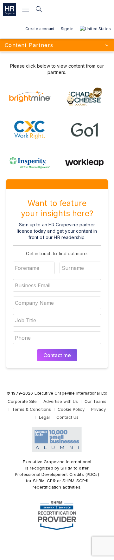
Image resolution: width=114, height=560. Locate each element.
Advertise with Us (60, 401)
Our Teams (95, 401)
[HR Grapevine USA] (9, 9)
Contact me (57, 355)
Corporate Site (22, 401)
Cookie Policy (71, 409)
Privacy (98, 409)
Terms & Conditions (31, 409)
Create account (39, 28)
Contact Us (67, 417)
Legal (44, 417)
